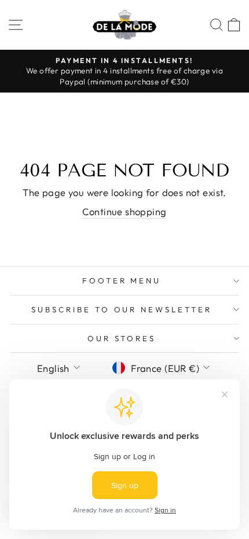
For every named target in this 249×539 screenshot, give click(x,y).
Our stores (121, 338)
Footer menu (122, 280)
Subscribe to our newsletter (121, 309)
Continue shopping (124, 211)
